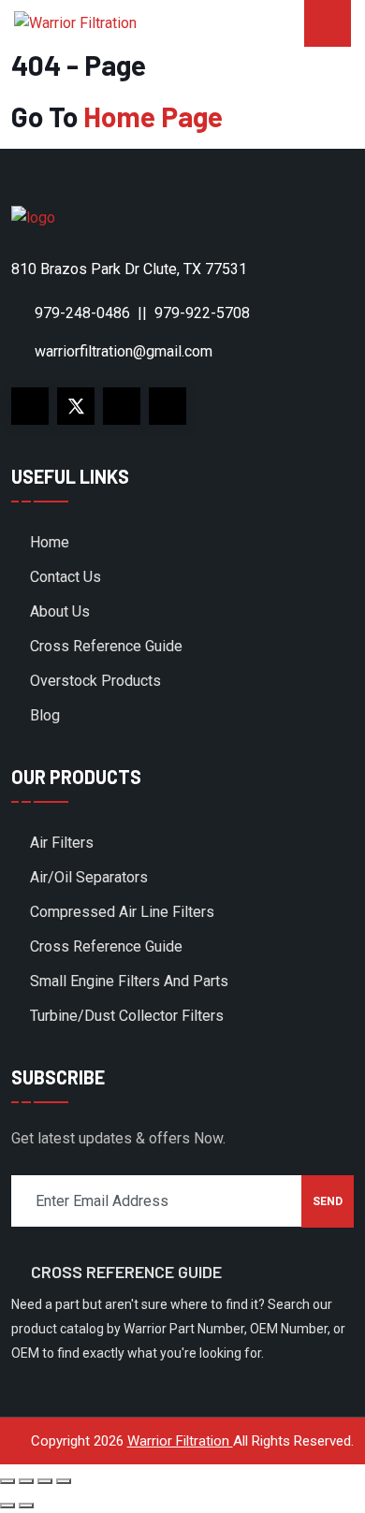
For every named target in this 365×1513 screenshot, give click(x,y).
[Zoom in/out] (7, 1481)
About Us (60, 611)
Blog (45, 715)
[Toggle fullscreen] (26, 1481)
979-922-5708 (202, 313)
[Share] (44, 1481)
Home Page (153, 116)
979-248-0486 (82, 313)
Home (49, 542)
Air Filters (62, 842)
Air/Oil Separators (89, 877)
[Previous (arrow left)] (7, 1505)
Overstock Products (95, 681)
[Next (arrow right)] (26, 1505)
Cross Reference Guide (106, 646)
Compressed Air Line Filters (122, 912)
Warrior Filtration (180, 1441)
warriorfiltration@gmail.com (123, 351)
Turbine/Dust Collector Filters (127, 1016)
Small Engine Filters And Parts (129, 981)
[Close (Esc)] (63, 1481)
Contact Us (65, 577)
